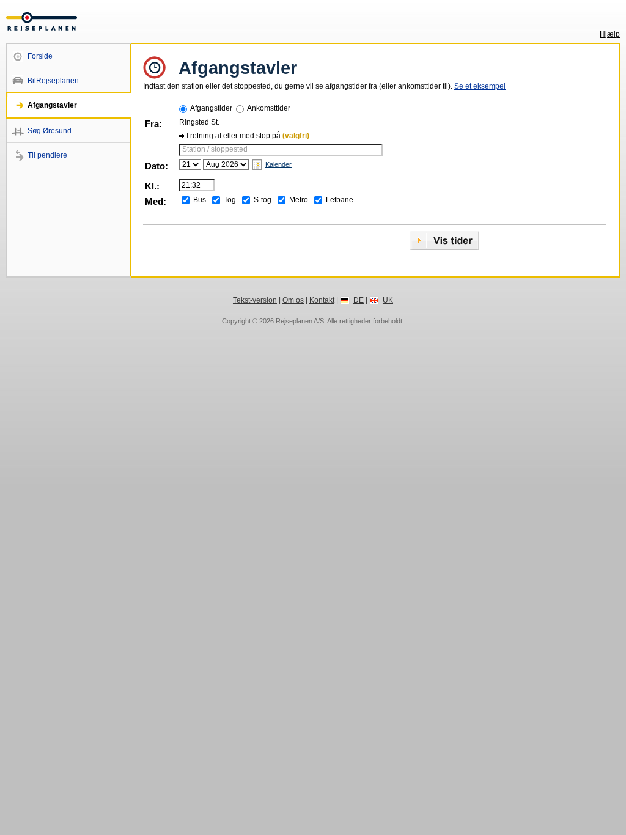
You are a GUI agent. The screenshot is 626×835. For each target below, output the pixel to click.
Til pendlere (47, 155)
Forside (40, 56)
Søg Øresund (50, 131)
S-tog (262, 200)
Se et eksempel (480, 86)
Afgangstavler (52, 105)
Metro (298, 200)
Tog (230, 200)
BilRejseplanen (53, 80)
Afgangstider (211, 108)
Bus (199, 200)
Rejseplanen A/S (300, 321)
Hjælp (610, 34)
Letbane (339, 200)
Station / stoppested (215, 149)
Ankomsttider (268, 108)
